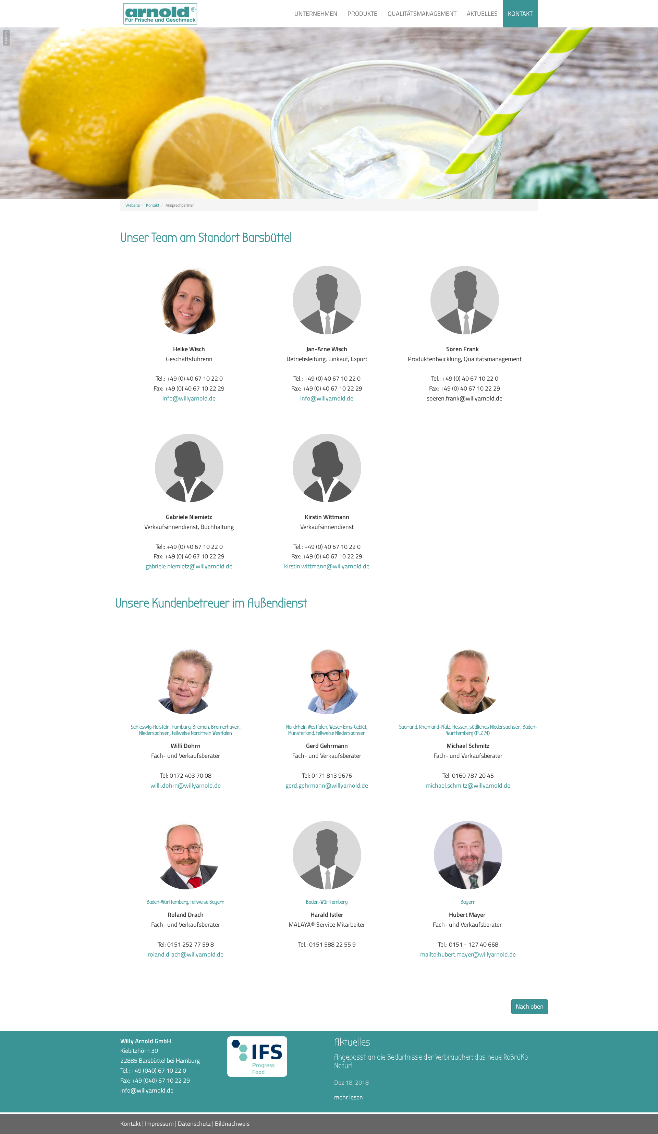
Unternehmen (315, 13)
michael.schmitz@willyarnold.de (468, 785)
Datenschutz (194, 1123)
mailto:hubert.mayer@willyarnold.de (468, 954)
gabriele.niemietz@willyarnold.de (189, 566)
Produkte (362, 13)
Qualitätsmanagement (422, 13)
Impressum (159, 1123)
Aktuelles (482, 13)
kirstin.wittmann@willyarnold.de (326, 566)
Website (132, 205)
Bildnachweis (232, 1123)
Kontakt (520, 13)
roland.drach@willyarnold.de (185, 954)
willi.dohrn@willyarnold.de (185, 785)
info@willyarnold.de (189, 398)
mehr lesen (348, 1097)
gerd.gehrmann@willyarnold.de (326, 785)
